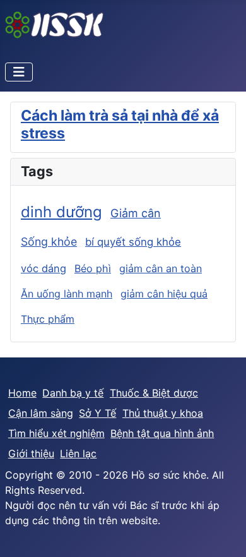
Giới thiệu (31, 453)
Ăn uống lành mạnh (66, 293)
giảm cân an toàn (160, 268)
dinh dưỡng (61, 212)
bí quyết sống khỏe (133, 242)
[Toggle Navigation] (19, 72)
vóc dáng (43, 268)
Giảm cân (135, 213)
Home (22, 392)
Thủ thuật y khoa (162, 413)
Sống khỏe (49, 241)
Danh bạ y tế (72, 392)
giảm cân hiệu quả (164, 293)
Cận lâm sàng (40, 413)
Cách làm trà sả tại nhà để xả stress (120, 124)
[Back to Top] (224, 533)
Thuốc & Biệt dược (154, 392)
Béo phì (92, 268)
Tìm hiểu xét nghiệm (56, 433)
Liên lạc (78, 453)
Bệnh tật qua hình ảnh (162, 433)
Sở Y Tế (97, 413)
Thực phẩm (47, 319)
